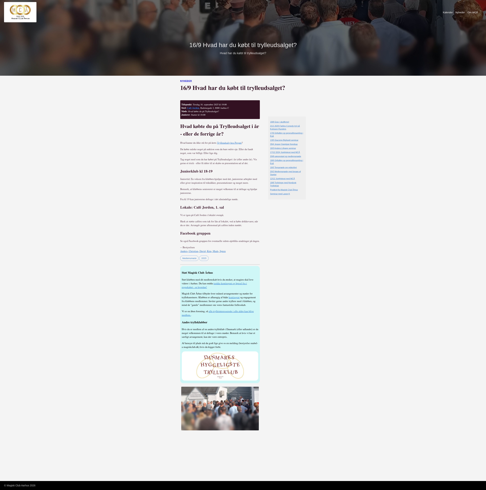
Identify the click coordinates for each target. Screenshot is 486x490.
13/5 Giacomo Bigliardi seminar (284, 140)
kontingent (234, 297)
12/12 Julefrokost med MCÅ (282, 179)
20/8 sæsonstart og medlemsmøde (285, 156)
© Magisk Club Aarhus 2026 (19, 485)
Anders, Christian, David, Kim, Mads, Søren (203, 251)
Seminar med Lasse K (280, 194)
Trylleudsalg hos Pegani (229, 142)
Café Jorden (193, 107)
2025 (203, 258)
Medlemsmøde (189, 258)
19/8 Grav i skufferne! (279, 122)
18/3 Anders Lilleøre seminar (283, 148)
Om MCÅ (472, 12)
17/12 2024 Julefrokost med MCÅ (285, 152)
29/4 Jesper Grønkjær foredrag (284, 144)
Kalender (448, 12)
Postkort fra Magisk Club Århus (284, 190)
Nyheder (460, 12)
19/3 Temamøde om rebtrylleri (283, 167)
